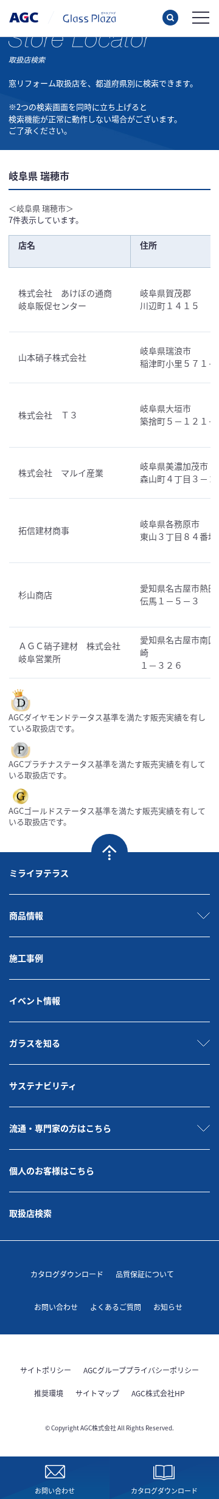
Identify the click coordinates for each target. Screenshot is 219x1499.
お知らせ (167, 1307)
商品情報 (26, 915)
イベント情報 (34, 1000)
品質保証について (145, 1274)
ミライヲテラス (39, 873)
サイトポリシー (45, 1370)
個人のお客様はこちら (51, 1170)
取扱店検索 (30, 1213)
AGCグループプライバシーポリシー (141, 1370)
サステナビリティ (43, 1085)
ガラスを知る (34, 1043)
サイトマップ (97, 1393)
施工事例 (26, 958)
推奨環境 (48, 1393)
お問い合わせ (56, 1307)
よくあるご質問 (115, 1307)
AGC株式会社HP (158, 1393)
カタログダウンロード (66, 1274)
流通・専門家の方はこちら (60, 1128)
